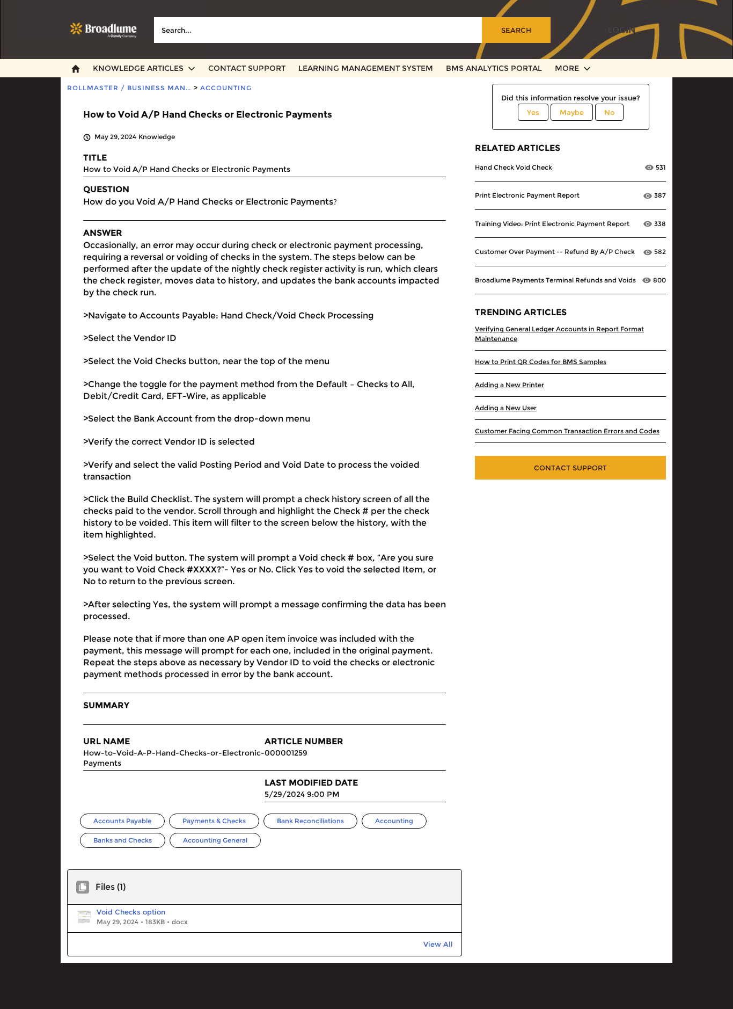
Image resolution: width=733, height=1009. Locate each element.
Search (516, 30)
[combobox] (352, 30)
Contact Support (570, 467)
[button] (166, 918)
